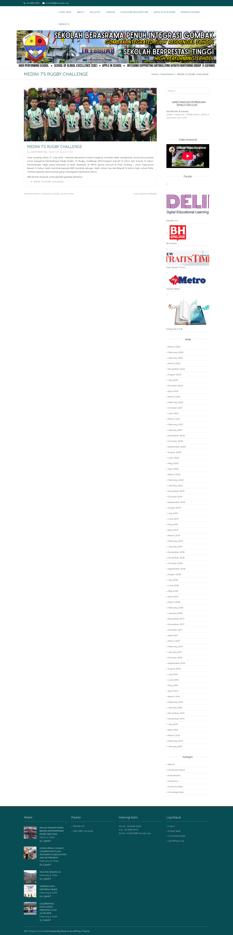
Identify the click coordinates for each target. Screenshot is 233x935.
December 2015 (176, 713)
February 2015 (175, 740)
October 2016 (175, 657)
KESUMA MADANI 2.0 (50, 871)
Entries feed (174, 831)
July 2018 (173, 579)
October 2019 (175, 496)
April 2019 (173, 529)
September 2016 (176, 663)
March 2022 (174, 396)
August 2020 (174, 452)
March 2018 (174, 602)
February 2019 (175, 541)
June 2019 (173, 518)
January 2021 (175, 430)
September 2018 (176, 568)
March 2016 (174, 696)
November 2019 (176, 491)
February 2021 (175, 424)
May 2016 (173, 685)
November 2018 (176, 557)
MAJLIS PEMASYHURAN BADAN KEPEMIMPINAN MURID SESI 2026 (52, 830)
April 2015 (173, 729)
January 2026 (175, 357)
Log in (171, 826)
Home (155, 74)
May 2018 (173, 591)
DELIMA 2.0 (172, 220)
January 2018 (175, 613)
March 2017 (174, 641)
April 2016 (173, 690)
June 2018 (173, 585)
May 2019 (173, 524)
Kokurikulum (167, 74)
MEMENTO (64, 24)
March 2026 (174, 346)
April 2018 (173, 596)
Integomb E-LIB (174, 329)
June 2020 (173, 457)
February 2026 (175, 352)
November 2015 (176, 718)
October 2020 (175, 441)
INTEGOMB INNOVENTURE (134, 12)
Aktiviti (171, 764)
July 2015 (173, 724)
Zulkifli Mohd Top (38, 152)
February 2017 (175, 646)
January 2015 (175, 746)
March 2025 (174, 363)
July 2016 (173, 674)
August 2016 (174, 668)
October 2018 (175, 563)
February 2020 (176, 480)
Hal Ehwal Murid (176, 769)
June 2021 (173, 413)
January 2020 (175, 485)
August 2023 (174, 374)
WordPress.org (176, 840)
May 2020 (173, 463)
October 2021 (175, 407)
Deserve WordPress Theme (75, 931)
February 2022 (175, 402)
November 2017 (176, 624)
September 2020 (177, 446)
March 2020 (174, 474)
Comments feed (176, 835)
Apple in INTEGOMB (164, 12)
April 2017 (173, 635)
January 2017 (175, 652)
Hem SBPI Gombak (83, 831)
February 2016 (175, 702)
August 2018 (174, 574)
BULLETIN (95, 12)
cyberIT (47, 840)
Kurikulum (173, 781)
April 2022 (173, 391)
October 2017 (175, 629)
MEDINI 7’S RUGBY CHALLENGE (48, 181)
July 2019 (173, 513)
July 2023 (173, 380)
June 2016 (173, 679)
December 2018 (176, 552)
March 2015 (174, 735)
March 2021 (174, 418)
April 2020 (173, 468)
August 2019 (174, 507)
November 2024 (176, 368)
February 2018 (175, 607)
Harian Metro (173, 288)
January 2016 (175, 707)
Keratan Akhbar (190, 12)
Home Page (65, 12)
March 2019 (174, 535)
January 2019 (175, 546)
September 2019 (176, 502)
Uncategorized (176, 792)
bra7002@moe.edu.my (57, 3)
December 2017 (176, 618)
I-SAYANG (110, 12)
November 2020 (176, 435)
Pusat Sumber (175, 786)
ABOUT (81, 12)
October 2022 (175, 385)
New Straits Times (175, 267)
